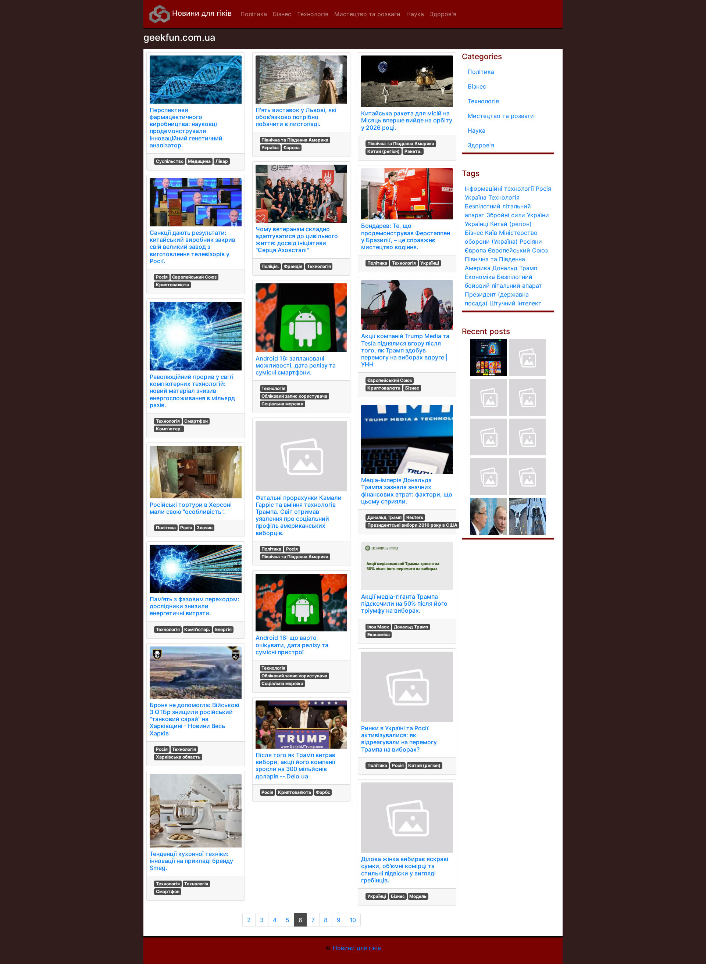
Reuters (414, 517)
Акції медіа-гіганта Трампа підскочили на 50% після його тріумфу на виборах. (404, 603)
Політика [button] (253, 14)
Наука (476, 130)
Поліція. (270, 266)
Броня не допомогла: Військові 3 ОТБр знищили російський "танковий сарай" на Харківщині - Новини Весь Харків (194, 719)
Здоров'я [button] (443, 14)
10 (353, 920)
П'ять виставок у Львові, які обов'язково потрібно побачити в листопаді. (296, 117)
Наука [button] (415, 14)
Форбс (323, 792)
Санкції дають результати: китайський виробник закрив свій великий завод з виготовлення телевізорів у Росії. (192, 247)
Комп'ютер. (169, 428)
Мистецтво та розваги (501, 115)
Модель (418, 896)
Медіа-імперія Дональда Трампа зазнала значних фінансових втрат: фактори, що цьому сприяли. (406, 490)
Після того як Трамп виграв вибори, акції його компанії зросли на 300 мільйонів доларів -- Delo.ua (295, 765)
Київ (491, 232)
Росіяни (531, 241)
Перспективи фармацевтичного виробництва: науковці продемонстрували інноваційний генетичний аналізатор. (186, 127)
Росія (162, 277)
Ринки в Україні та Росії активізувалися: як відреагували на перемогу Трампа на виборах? (399, 738)
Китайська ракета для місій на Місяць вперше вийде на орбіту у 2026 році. (406, 120)
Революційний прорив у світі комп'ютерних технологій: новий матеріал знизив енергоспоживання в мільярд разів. (192, 391)
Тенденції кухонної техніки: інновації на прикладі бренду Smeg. (191, 860)
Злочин (205, 527)
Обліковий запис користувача (294, 396)
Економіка (378, 634)
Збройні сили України (517, 215)
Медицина (199, 161)
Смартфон (196, 421)
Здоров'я (481, 145)
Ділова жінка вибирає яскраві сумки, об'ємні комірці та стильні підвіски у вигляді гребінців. (404, 869)
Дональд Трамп (384, 517)
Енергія (223, 629)
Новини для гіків (201, 13)
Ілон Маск (378, 627)
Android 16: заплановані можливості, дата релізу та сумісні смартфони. (296, 365)
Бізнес (412, 388)
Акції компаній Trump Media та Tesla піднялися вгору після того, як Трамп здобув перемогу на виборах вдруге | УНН (405, 350)
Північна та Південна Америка (294, 140)
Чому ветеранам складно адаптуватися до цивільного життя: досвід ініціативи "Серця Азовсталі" (297, 239)
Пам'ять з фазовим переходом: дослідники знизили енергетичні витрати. (194, 606)
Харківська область (178, 757)
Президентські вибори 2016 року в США (412, 525)
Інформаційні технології (499, 188)
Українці (429, 263)
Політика (166, 527)
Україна (270, 147)
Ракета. (413, 151)
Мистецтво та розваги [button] (367, 14)
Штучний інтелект (515, 303)
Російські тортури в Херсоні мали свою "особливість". (191, 508)
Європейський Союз (194, 277)
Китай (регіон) (383, 151)
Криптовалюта (172, 284)
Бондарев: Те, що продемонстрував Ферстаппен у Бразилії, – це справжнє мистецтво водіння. (405, 236)
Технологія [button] (312, 14)
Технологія (168, 421)
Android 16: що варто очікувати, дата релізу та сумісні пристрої (292, 644)
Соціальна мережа (282, 403)
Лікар (221, 161)
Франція (293, 266)
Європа (292, 147)
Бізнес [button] (282, 14)
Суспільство (169, 161)
